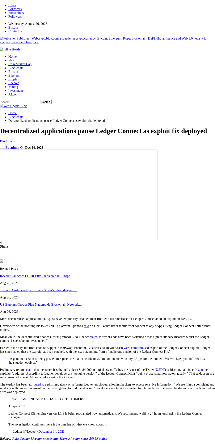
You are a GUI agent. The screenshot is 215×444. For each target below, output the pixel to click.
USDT (160, 369)
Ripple (12, 79)
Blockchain (16, 68)
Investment (15, 90)
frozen (198, 369)
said (86, 326)
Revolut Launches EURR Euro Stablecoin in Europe (35, 276)
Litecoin (13, 83)
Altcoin (13, 94)
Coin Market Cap (19, 64)
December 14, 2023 (51, 431)
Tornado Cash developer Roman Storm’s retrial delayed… (38, 290)
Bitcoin (13, 27)
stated (94, 337)
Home (12, 56)
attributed (34, 384)
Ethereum (14, 75)
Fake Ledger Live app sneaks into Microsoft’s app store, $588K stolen (59, 438)
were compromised (136, 348)
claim (29, 369)
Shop (11, 60)
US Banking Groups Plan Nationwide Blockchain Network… (41, 304)
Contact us (15, 31)
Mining (13, 87)
